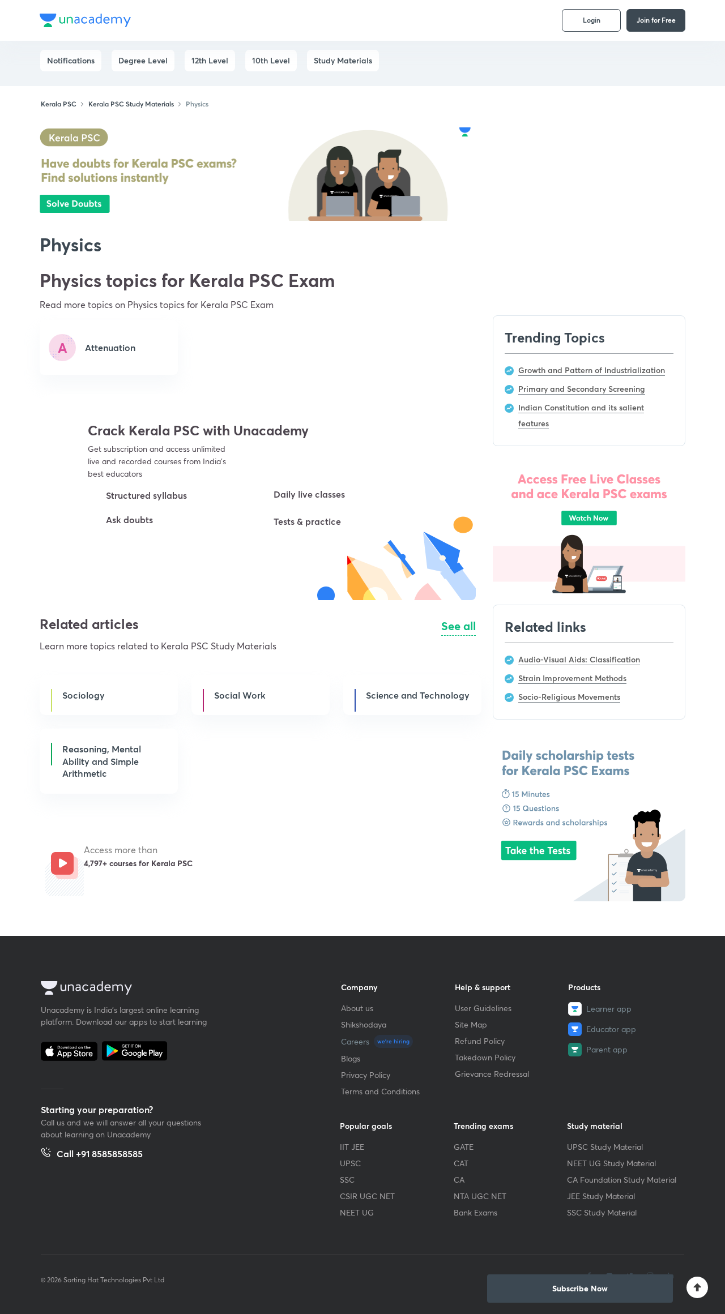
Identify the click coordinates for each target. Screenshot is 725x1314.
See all (458, 626)
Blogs (350, 1058)
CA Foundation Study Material (621, 1179)
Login (591, 19)
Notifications (71, 60)
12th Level (209, 60)
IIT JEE (352, 1146)
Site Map (471, 1024)
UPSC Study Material (605, 1146)
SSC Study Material (602, 1212)
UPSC (350, 1163)
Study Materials (343, 60)
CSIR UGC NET (367, 1196)
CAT (461, 1163)
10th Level (271, 60)
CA (459, 1179)
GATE (464, 1146)
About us (357, 1008)
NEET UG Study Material (611, 1163)
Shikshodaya (363, 1024)
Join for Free (656, 19)
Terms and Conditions (380, 1091)
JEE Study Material (601, 1196)
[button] (137, 559)
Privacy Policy (365, 1074)
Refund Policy (480, 1040)
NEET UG (357, 1212)
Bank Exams (475, 1212)
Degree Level (143, 60)
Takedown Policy (485, 1057)
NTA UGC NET (480, 1196)
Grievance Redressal (492, 1073)
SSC (347, 1179)
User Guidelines (483, 1008)
